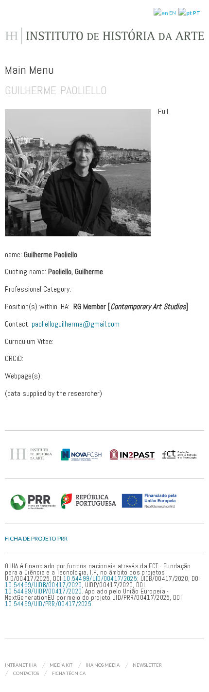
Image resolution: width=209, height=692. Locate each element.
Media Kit (61, 665)
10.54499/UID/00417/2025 (100, 579)
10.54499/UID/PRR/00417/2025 (48, 604)
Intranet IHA (20, 665)
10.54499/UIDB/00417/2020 (43, 585)
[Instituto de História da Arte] (104, 40)
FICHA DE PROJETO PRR (36, 538)
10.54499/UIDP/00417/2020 (43, 591)
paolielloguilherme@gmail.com (76, 324)
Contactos (26, 673)
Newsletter (147, 665)
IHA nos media (103, 665)
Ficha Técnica (69, 673)
